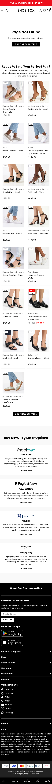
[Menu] (2, 10)
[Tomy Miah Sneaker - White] (13, 216)
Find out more (26, 470)
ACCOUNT (14, 782)
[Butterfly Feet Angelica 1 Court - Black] (38, 341)
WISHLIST (27, 782)
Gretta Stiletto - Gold (38, 109)
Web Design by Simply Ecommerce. (26, 774)
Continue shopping (26, 44)
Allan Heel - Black (10, 316)
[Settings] (40, 10)
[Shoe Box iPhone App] (12, 644)
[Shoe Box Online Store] (26, 10)
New (5, 83)
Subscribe (7, 620)
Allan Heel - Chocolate (38, 233)
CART (37, 782)
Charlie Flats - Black (11, 192)
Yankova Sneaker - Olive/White (11, 401)
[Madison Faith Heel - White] (38, 175)
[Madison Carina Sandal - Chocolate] (13, 92)
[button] (48, 10)
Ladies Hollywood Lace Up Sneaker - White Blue (38, 152)
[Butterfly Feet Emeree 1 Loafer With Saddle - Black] (38, 299)
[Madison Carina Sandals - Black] (13, 258)
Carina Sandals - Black (13, 275)
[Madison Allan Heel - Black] (13, 299)
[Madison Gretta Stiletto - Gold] (38, 92)
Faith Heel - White (36, 192)
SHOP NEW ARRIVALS (26, 414)
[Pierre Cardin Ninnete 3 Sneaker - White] (38, 258)
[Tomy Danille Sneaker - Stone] (13, 133)
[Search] (6, 10)
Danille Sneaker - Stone (13, 150)
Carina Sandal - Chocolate (10, 110)
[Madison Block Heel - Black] (13, 341)
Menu (3, 782)
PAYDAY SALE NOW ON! (26, 3)
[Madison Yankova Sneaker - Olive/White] (13, 382)
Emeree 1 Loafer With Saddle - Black (37, 318)
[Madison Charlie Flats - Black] (13, 175)
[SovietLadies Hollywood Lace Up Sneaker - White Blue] (38, 133)
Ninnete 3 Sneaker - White (37, 276)
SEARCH (47, 782)
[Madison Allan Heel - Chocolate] (38, 216)
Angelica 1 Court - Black (38, 358)
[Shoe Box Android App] (12, 635)
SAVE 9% (32, 290)
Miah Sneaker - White (12, 233)
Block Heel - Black (10, 358)
